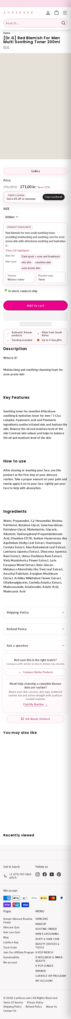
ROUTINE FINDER (46, 928)
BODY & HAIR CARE (48, 939)
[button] (35, 316)
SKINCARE (42, 918)
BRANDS (41, 970)
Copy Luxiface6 (54, 197)
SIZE (6, 208)
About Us (51, 1006)
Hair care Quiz (11, 932)
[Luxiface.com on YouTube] (52, 874)
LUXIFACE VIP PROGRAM (51, 975)
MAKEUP (41, 924)
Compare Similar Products (38, 672)
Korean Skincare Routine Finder (17, 920)
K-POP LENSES (44, 965)
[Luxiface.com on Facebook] (45, 874)
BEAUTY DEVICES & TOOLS (48, 945)
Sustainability (11, 957)
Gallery (35, 171)
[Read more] (56, 13)
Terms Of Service (13, 1002)
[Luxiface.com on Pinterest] (59, 874)
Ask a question (17, 645)
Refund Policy (17, 629)
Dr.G (6, 47)
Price (7, 180)
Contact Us (9, 1010)
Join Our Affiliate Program (18, 952)
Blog (6, 937)
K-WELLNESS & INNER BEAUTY (49, 959)
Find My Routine (35, 704)
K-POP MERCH (44, 952)
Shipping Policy (18, 612)
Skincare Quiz (11, 927)
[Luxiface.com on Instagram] (38, 874)
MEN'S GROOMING (47, 933)
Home (6, 33)
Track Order (10, 947)
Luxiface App (11, 942)
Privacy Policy (35, 1002)
